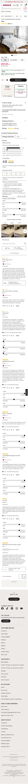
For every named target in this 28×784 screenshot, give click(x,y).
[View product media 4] (16, 55)
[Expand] (25, 35)
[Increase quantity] (7, 80)
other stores (10, 95)
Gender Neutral (8, 16)
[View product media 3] (15, 55)
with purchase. (14, 1)
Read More (5, 120)
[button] (6, 23)
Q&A (18, 141)
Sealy (25, 16)
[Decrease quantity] (2, 80)
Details (3, 71)
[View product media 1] (12, 55)
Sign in (2, 74)
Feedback (26, 392)
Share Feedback (14, 603)
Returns (11, 127)
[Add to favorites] (25, 28)
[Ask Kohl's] (25, 8)
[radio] (7, 91)
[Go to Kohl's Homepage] (7, 5)
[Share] (25, 31)
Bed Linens (17, 16)
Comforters (21, 16)
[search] (3, 8)
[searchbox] (11, 8)
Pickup (7, 86)
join (6, 74)
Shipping (20, 86)
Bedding (14, 16)
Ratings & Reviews (8, 141)
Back (2, 16)
